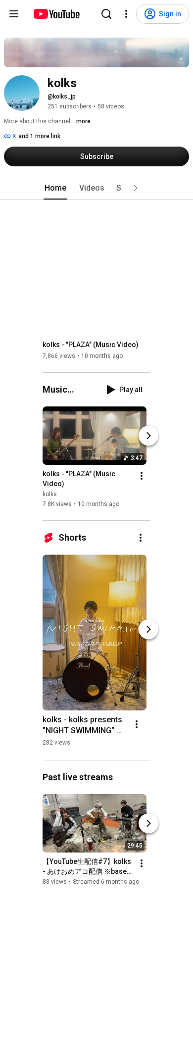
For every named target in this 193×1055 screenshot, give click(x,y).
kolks (50, 494)
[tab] (55, 188)
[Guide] (14, 14)
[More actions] (141, 476)
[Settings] (126, 14)
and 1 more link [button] (39, 136)
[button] (135, 188)
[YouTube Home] (56, 14)
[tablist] (96, 188)
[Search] (106, 14)
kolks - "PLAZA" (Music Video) (91, 345)
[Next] (148, 436)
